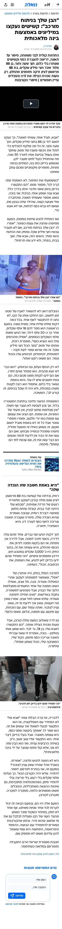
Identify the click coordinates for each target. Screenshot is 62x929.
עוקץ (39, 854)
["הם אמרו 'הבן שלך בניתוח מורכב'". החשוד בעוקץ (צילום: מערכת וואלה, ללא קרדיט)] (31, 279)
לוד (57, 854)
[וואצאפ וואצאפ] (12, 4)
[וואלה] (31, 4)
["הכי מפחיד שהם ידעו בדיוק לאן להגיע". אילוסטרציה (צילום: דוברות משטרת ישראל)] (31, 683)
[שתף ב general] (6, 5)
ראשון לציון (49, 854)
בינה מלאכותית (28, 854)
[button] (47, 4)
